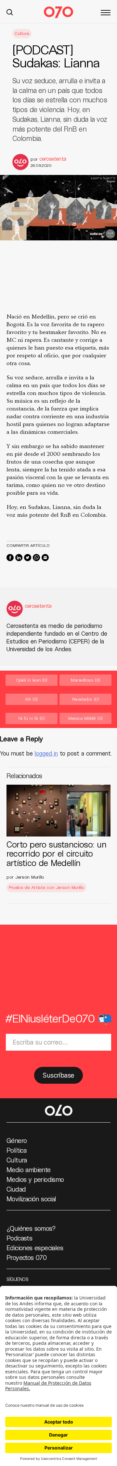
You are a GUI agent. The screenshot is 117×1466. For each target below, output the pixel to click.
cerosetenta (52, 159)
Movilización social (31, 1199)
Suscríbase (58, 1075)
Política (16, 1150)
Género (16, 1140)
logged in (46, 753)
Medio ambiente (28, 1169)
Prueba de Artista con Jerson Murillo (46, 887)
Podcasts (19, 1238)
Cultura (22, 33)
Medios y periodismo (35, 1179)
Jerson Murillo (29, 877)
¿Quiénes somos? (31, 1228)
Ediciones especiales (34, 1248)
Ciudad (16, 1189)
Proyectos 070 (26, 1257)
